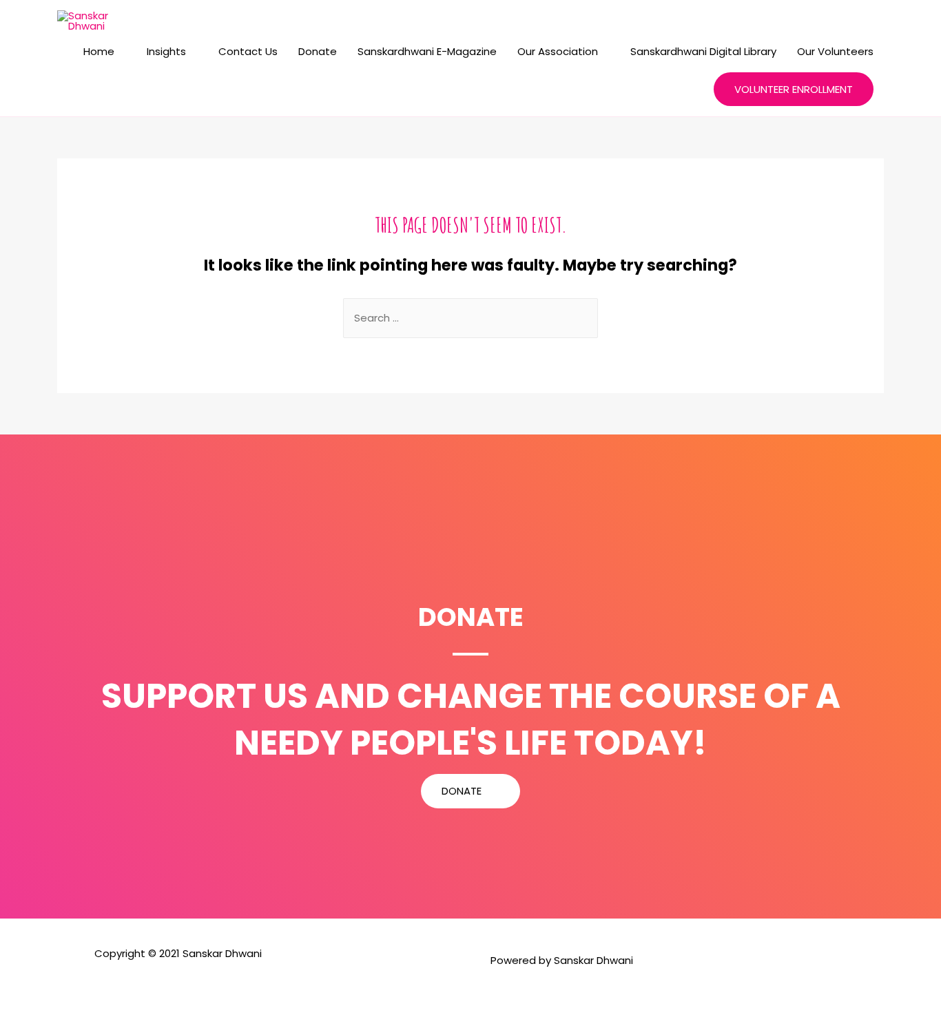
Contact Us (248, 51)
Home (98, 51)
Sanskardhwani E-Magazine (427, 51)
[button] (470, 791)
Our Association (557, 51)
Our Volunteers (835, 51)
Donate (317, 51)
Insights (166, 51)
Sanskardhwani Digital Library (703, 51)
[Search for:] (470, 318)
